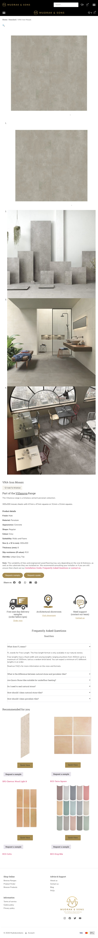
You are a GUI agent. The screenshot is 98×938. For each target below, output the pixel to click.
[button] (3, 25)
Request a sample (12, 575)
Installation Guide (33, 568)
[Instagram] (64, 918)
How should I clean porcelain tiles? (23, 698)
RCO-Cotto (7, 854)
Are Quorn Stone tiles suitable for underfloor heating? (31, 680)
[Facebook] (69, 918)
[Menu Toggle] (94, 4)
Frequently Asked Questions (55, 568)
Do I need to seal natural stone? (21, 686)
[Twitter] (75, 918)
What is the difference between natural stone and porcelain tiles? (36, 674)
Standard (12, 19)
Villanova (21, 493)
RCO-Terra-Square (58, 781)
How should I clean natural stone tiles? (25, 692)
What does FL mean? (16, 646)
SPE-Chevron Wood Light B (14, 781)
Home (4, 19)
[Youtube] (80, 918)
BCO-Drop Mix (56, 854)
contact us (75, 568)
